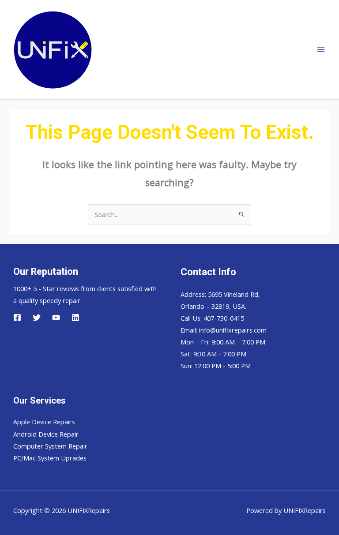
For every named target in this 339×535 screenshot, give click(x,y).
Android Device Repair (46, 434)
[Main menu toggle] (321, 50)
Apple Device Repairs (44, 421)
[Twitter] (37, 318)
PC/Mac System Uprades (50, 457)
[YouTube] (56, 318)
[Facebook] (17, 318)
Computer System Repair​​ (50, 445)
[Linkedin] (75, 318)
